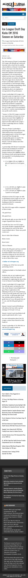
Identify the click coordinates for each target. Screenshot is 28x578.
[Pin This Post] (19, 345)
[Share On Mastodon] (19, 351)
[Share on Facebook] (9, 342)
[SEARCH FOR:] (14, 18)
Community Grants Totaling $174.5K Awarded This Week (10, 453)
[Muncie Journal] (14, 4)
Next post (13, 360)
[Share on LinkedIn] (9, 345)
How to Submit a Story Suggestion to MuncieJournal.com (11, 395)
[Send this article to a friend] (9, 348)
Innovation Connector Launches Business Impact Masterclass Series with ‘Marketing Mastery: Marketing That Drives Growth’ (13, 412)
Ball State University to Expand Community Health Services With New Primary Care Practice (14, 425)
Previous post (15, 358)
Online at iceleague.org (11, 261)
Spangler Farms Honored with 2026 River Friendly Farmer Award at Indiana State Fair (12, 430)
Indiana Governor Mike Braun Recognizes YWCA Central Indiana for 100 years (13, 447)
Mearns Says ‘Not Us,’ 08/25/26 (12, 520)
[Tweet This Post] (19, 342)
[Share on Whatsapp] (9, 351)
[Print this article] (19, 348)
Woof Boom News (10, 505)
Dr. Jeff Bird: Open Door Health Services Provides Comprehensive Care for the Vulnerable (14, 441)
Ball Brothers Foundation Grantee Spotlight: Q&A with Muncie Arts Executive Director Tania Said (14, 406)
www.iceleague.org (8, 329)
